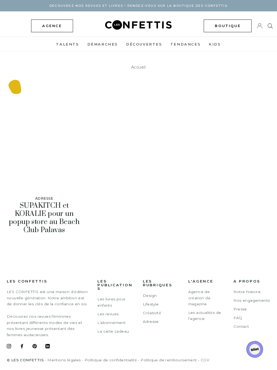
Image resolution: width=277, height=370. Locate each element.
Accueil (138, 67)
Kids (215, 44)
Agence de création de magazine (199, 298)
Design (150, 295)
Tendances (185, 44)
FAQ (237, 318)
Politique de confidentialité (111, 360)
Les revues (107, 314)
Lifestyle (151, 304)
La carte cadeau (113, 331)
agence (52, 26)
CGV (205, 360)
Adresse (151, 321)
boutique (227, 26)
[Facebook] (22, 347)
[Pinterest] (34, 347)
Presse (240, 309)
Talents (67, 44)
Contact (241, 326)
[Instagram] (9, 347)
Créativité (152, 313)
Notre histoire (246, 292)
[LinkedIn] (47, 347)
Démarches (102, 44)
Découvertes (144, 44)
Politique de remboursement (169, 360)
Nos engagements (251, 300)
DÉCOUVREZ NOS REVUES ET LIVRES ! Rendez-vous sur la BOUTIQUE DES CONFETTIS (138, 6)
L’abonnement (111, 322)
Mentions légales (64, 360)
